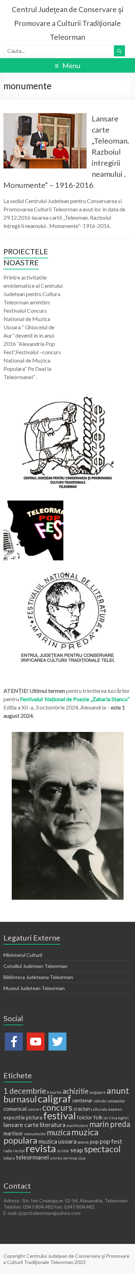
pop (94, 1141)
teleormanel (32, 1157)
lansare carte (21, 1124)
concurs (57, 1107)
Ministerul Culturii (22, 955)
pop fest (111, 1141)
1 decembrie (24, 1091)
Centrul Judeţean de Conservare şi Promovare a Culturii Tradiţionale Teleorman (68, 23)
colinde (100, 1101)
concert (34, 1109)
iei (106, 1118)
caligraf (54, 1098)
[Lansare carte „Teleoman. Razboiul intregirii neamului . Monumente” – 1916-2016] (45, 116)
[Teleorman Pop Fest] (33, 504)
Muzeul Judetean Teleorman (34, 988)
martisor (13, 1133)
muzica (58, 1132)
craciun (81, 1109)
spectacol (102, 1149)
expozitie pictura (22, 1117)
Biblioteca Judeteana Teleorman (38, 977)
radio (7, 1150)
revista (41, 1148)
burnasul (20, 1099)
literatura (52, 1124)
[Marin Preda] (67, 574)
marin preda (109, 1124)
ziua (82, 1158)
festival (59, 1115)
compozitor (116, 1101)
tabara (9, 1158)
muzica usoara (57, 1141)
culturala (99, 1109)
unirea (56, 1158)
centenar (82, 1100)
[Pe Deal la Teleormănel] (67, 400)
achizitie (76, 1091)
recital (19, 1150)
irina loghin (119, 1118)
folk (97, 1117)
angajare (98, 1092)
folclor (84, 1117)
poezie (83, 1142)
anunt (118, 1090)
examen (115, 1109)
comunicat (15, 1109)
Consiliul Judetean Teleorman (35, 966)
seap (76, 1150)
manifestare (77, 1125)
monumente (35, 1133)
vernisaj (70, 1158)
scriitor (63, 1150)
